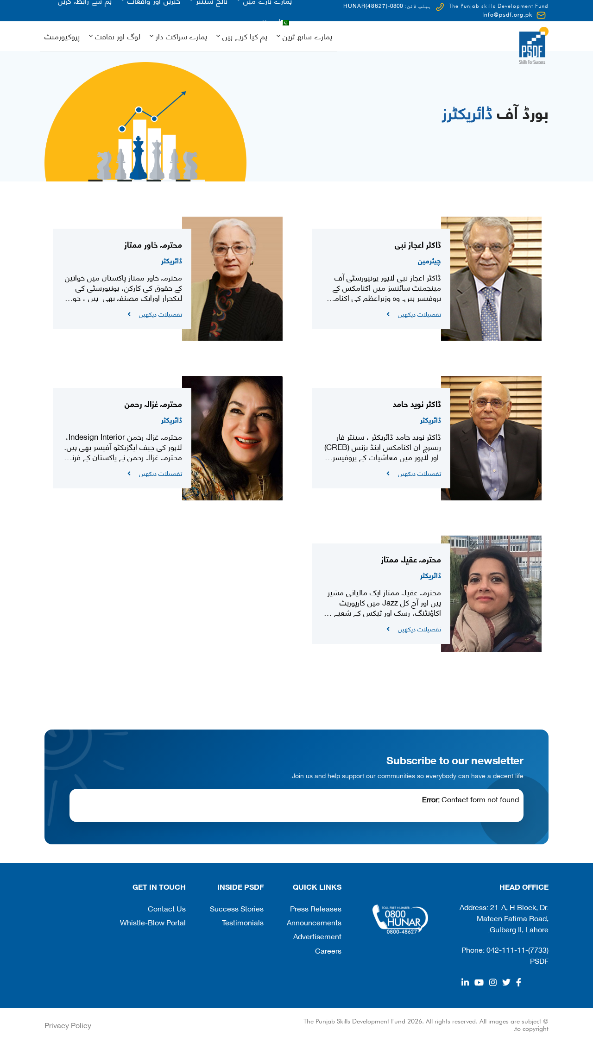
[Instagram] (492, 982)
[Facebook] (518, 982)
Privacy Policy (67, 1024)
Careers (328, 950)
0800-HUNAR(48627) (373, 5)
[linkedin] (465, 982)
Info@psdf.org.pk (507, 14)
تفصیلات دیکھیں (419, 313)
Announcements (314, 922)
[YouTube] (479, 982)
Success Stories (237, 908)
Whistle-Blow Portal (153, 922)
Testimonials (243, 922)
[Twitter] (506, 982)
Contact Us (167, 908)
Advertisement (317, 935)
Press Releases (315, 908)
